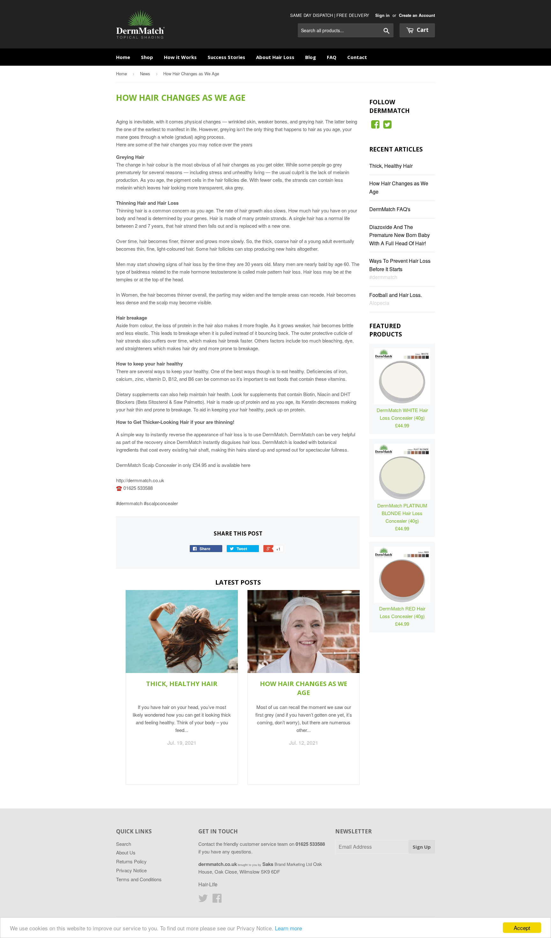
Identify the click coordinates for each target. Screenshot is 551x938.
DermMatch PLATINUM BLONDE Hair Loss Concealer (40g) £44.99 (402, 517)
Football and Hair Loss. (395, 295)
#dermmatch (383, 277)
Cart (422, 29)
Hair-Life (207, 884)
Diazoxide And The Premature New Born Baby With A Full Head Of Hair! (399, 235)
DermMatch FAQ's (389, 209)
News (145, 73)
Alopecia (379, 303)
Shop (147, 57)
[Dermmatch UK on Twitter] (387, 125)
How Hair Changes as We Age (303, 688)
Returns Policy (131, 861)
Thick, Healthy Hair (181, 683)
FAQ (331, 57)
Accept (522, 928)
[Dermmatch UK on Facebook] (375, 125)
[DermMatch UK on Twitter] (203, 900)
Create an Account (417, 15)
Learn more (288, 928)
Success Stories (226, 57)
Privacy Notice (131, 870)
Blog (310, 57)
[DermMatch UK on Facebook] (217, 900)
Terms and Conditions (139, 879)
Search (123, 843)
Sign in (382, 15)
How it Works (180, 57)
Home (123, 57)
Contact (357, 57)
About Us (126, 852)
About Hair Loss (275, 57)
